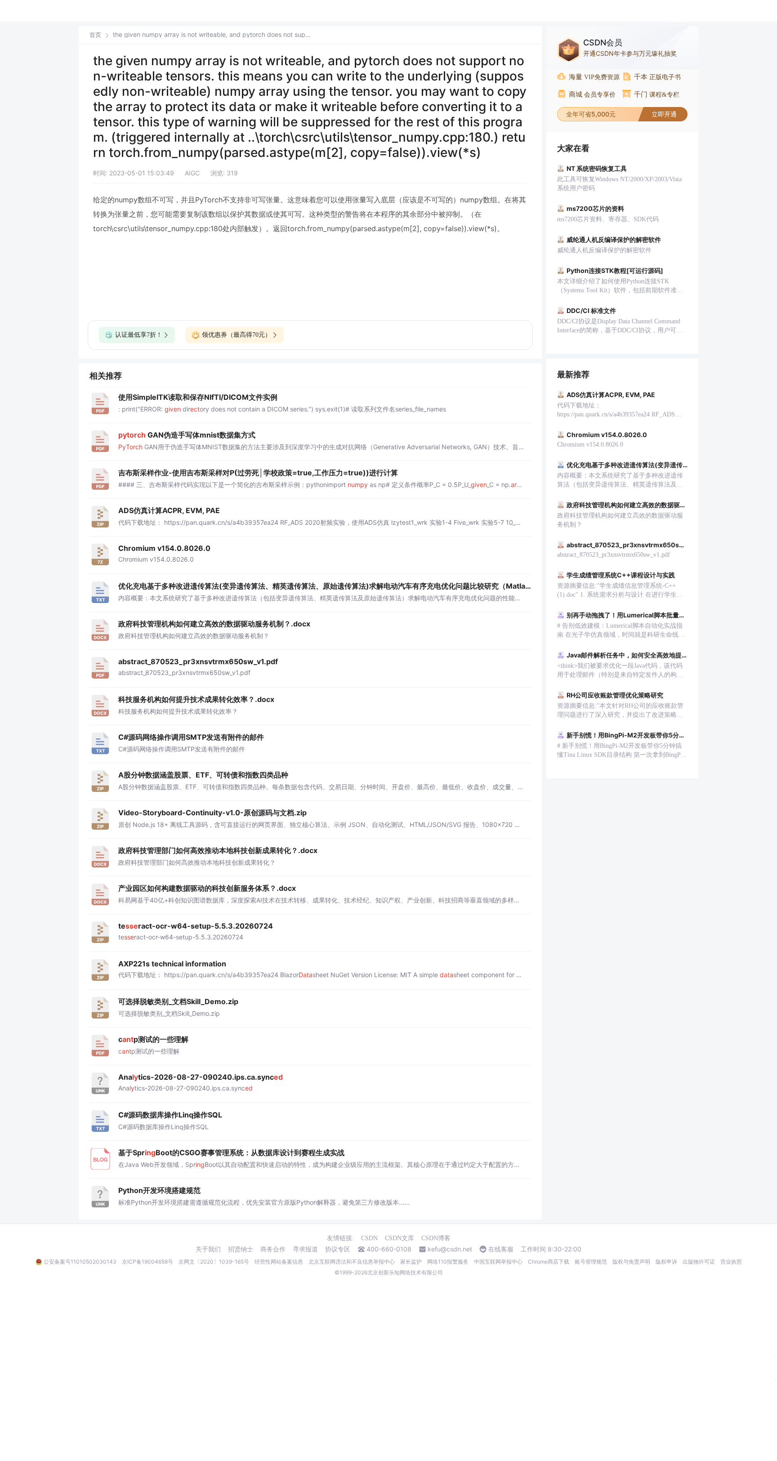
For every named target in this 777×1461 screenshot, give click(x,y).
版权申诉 (666, 1261)
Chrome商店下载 (548, 1261)
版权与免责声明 (631, 1261)
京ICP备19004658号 (147, 1261)
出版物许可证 (699, 1261)
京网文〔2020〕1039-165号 (214, 1261)
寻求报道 (305, 1249)
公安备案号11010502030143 (80, 1261)
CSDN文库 (399, 1238)
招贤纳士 (240, 1249)
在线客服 (501, 1249)
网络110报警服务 (448, 1261)
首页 (95, 35)
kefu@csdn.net (450, 1249)
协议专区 (337, 1249)
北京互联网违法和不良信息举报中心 (351, 1261)
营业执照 (731, 1261)
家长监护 (411, 1261)
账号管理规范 (591, 1261)
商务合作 (273, 1249)
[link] (95, 34)
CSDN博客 (436, 1238)
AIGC (192, 173)
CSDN (369, 1238)
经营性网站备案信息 (279, 1261)
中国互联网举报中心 (498, 1261)
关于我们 (208, 1249)
